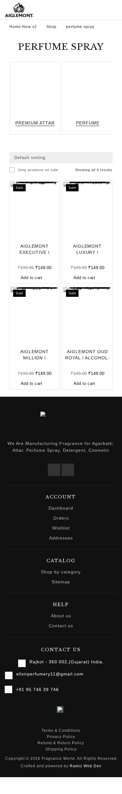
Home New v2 (23, 27)
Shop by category (61, 571)
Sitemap (61, 581)
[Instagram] (68, 470)
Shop (51, 27)
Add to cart (32, 277)
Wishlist (61, 527)
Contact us (61, 625)
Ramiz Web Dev (85, 766)
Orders (61, 518)
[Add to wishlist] (23, 235)
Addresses (61, 537)
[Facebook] (54, 470)
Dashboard (60, 508)
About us (61, 615)
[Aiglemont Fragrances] (19, 9)
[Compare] (46, 235)
